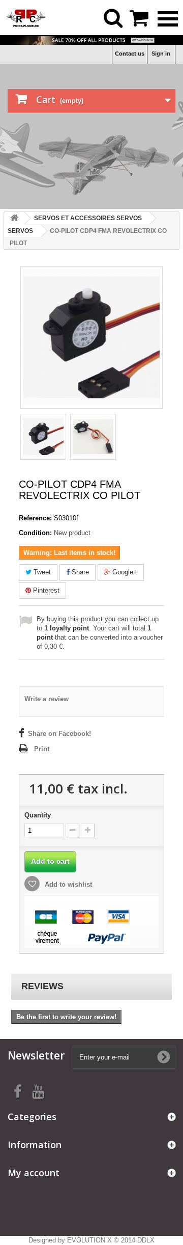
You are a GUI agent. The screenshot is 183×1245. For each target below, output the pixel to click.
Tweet (41, 572)
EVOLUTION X (89, 1240)
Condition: (35, 533)
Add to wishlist (67, 884)
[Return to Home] (14, 218)
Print (41, 749)
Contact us (129, 53)
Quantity (37, 815)
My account (33, 1173)
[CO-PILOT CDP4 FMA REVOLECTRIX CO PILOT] (43, 436)
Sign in (160, 53)
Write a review (46, 699)
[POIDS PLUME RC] (26, 17)
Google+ (123, 572)
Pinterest (45, 590)
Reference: (35, 518)
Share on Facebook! (59, 733)
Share (79, 572)
